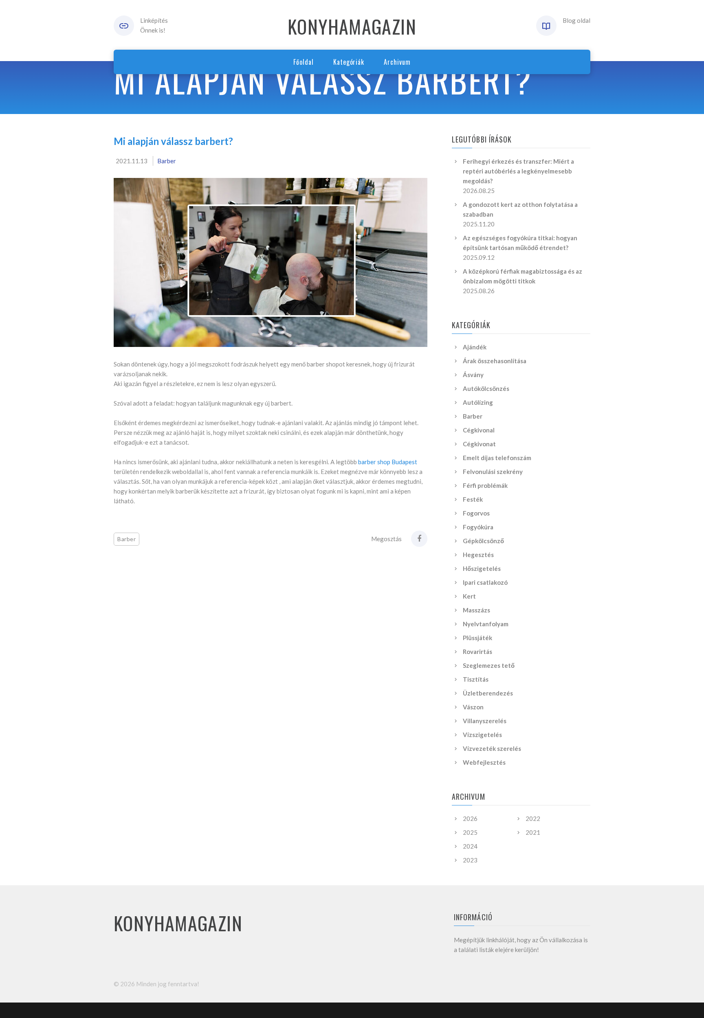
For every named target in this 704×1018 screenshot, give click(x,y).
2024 (470, 846)
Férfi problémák (485, 485)
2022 (533, 818)
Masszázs (476, 610)
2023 (470, 860)
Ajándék (474, 347)
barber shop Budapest (387, 461)
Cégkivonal (479, 430)
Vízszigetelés (482, 734)
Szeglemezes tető (489, 665)
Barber (166, 161)
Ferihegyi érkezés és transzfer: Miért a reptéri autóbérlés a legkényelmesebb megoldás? (518, 171)
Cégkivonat (479, 444)
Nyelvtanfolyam (485, 623)
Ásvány (473, 374)
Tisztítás (475, 679)
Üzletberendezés (488, 693)
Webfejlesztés (484, 762)
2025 (470, 832)
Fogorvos (476, 513)
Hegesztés (478, 554)
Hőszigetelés (482, 568)
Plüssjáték (477, 637)
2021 (533, 832)
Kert (469, 596)
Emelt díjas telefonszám (497, 457)
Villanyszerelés (484, 720)
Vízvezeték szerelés (492, 748)
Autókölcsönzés (486, 388)
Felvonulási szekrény (493, 471)
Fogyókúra (478, 527)
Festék (473, 499)
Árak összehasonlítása (494, 360)
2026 (470, 818)
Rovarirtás (477, 651)
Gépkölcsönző (483, 540)
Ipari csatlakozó (485, 582)
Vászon (473, 707)
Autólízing (478, 402)
